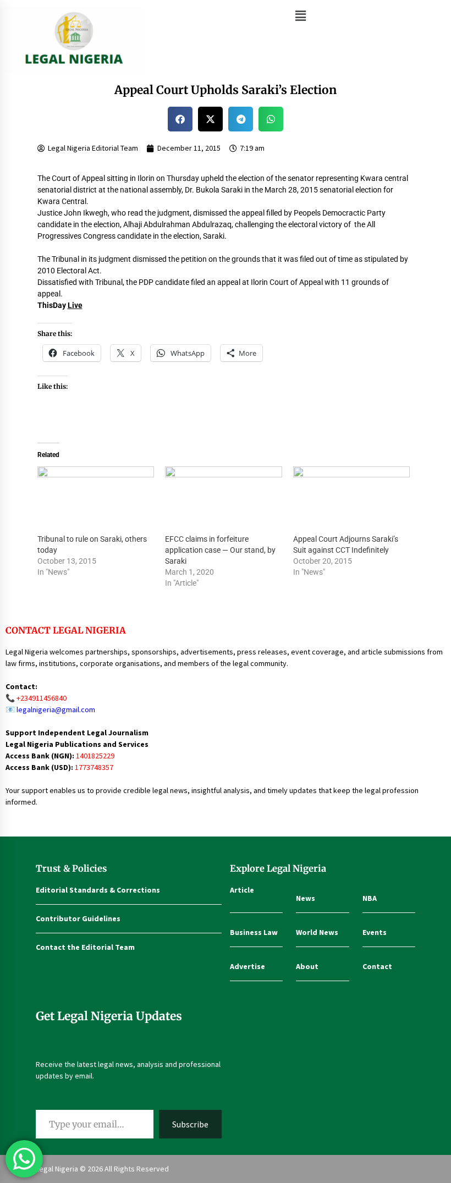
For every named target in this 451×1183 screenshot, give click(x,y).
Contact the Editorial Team (85, 947)
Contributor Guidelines (78, 918)
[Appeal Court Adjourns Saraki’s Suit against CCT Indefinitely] (351, 499)
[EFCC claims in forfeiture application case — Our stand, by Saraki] (223, 499)
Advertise (247, 966)
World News (317, 932)
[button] (300, 15)
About (307, 966)
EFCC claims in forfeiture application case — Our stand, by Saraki (220, 550)
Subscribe (190, 1124)
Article (242, 890)
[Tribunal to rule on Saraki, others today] (96, 499)
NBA (369, 898)
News (305, 898)
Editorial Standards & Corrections (98, 890)
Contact (377, 966)
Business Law (254, 932)
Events (374, 932)
